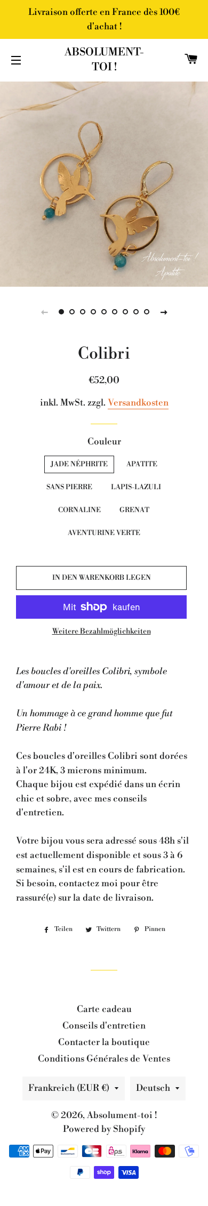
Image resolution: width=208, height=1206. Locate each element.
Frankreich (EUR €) (68, 1088)
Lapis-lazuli (136, 487)
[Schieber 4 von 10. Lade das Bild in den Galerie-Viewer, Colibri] (93, 311)
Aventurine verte (104, 533)
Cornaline (79, 510)
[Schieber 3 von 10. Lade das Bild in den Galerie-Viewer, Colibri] (82, 311)
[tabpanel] (104, 183)
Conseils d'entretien (104, 1026)
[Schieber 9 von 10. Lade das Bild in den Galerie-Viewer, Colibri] (146, 311)
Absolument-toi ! (104, 60)
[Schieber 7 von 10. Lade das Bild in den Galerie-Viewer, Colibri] (125, 311)
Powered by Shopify (104, 1129)
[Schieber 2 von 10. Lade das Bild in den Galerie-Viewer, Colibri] (72, 311)
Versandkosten (138, 403)
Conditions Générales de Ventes (104, 1059)
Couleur (104, 442)
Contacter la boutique (104, 1042)
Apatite (141, 464)
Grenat (134, 510)
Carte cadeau (104, 1009)
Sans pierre (69, 487)
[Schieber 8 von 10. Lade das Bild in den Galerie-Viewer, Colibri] (136, 311)
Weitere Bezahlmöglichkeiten (101, 631)
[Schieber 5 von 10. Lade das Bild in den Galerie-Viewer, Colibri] (104, 311)
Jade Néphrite (79, 464)
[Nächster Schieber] (163, 311)
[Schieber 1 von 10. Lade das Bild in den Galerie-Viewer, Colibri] (61, 311)
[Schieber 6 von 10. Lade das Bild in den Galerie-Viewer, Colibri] (114, 311)
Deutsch (153, 1088)
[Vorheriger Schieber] (44, 311)
